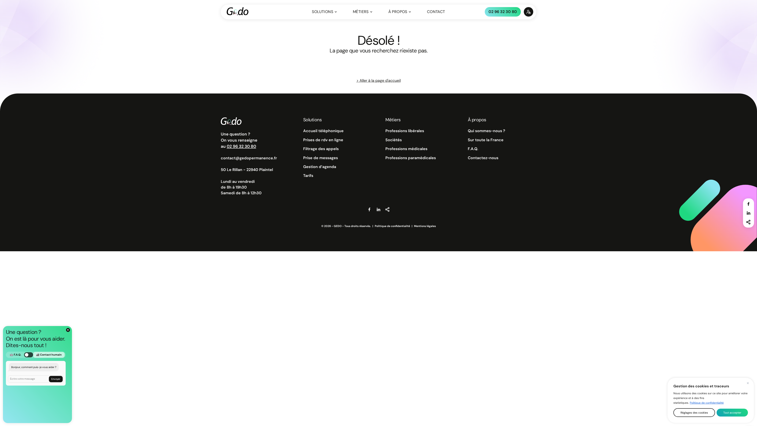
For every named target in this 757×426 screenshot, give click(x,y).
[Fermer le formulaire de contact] (68, 330)
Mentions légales (425, 226)
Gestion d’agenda (319, 166)
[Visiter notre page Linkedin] (748, 213)
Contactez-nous (483, 157)
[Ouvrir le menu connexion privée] (528, 12)
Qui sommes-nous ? (486, 130)
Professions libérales (404, 130)
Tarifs (308, 175)
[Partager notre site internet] (748, 222)
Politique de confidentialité (707, 403)
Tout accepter (732, 412)
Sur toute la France (485, 139)
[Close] (747, 383)
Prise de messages (320, 157)
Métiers (361, 11)
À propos (397, 11)
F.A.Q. (473, 148)
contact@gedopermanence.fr (249, 158)
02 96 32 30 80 (503, 11)
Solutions (322, 11)
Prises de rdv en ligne (323, 139)
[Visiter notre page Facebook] (748, 203)
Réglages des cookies (694, 412)
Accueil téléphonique (323, 130)
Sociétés (393, 139)
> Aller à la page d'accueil (378, 80)
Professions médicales (406, 148)
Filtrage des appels (321, 148)
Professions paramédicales (410, 157)
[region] (710, 400)
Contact (436, 11)
